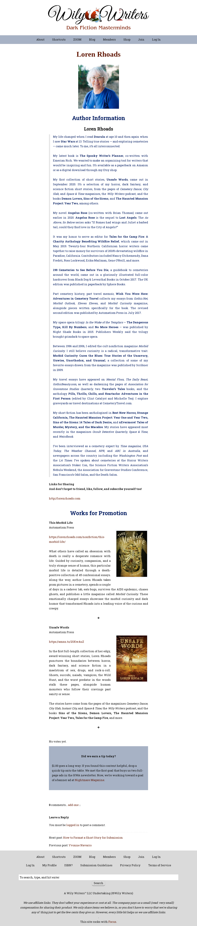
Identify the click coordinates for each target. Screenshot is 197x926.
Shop (126, 39)
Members (109, 39)
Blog (92, 39)
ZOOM (77, 39)
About (40, 39)
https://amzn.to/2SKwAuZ (66, 641)
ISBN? (68, 865)
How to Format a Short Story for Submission (93, 837)
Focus (112, 922)
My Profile (49, 865)
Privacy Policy (130, 865)
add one (73, 805)
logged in (72, 825)
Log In (156, 39)
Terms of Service (159, 865)
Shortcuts (59, 39)
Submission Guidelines (96, 865)
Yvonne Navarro (80, 845)
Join (141, 39)
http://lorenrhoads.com (64, 498)
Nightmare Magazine (89, 780)
